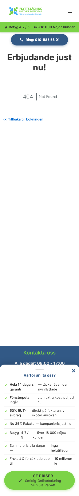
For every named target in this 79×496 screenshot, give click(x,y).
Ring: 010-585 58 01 (43, 39)
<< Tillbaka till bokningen (23, 119)
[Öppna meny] (70, 11)
